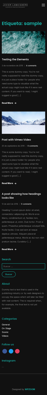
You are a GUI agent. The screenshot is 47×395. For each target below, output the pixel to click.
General (6, 324)
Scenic (5, 332)
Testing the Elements (15, 59)
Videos (5, 336)
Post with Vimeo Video (16, 139)
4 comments (31, 65)
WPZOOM (30, 389)
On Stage (6, 328)
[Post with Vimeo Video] (23, 113)
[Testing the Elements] (23, 33)
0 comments (33, 146)
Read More (7, 103)
